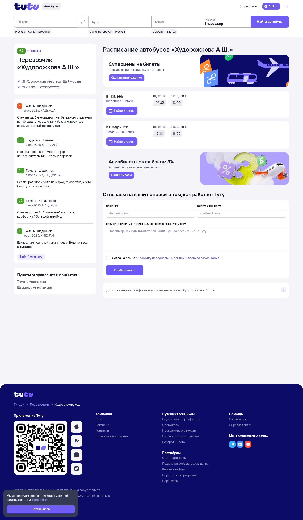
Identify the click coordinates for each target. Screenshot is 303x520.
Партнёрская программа (179, 475)
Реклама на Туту (173, 469)
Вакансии (102, 425)
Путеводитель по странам (180, 436)
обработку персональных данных (160, 258)
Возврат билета (173, 442)
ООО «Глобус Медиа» (84, 490)
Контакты (102, 430)
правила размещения (203, 258)
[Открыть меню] (286, 6)
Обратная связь (240, 425)
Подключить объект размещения (185, 463)
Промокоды (170, 425)
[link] (126, 77)
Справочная (248, 6)
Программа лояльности (179, 430)
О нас (99, 419)
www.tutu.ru (83, 496)
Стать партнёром (174, 458)
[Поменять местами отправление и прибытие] (83, 22)
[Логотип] (27, 6)
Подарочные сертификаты (181, 419)
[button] (76, 427)
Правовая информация (112, 436)
